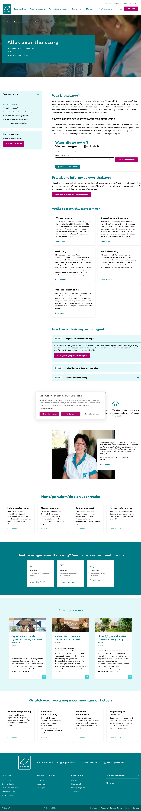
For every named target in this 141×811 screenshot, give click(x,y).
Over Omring (133, 3)
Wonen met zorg (37, 9)
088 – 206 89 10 (37, 582)
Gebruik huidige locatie (69, 167)
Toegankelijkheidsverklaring (111, 808)
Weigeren (70, 414)
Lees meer (61, 241)
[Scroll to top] (38, 94)
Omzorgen (41, 780)
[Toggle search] (121, 9)
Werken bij (107, 3)
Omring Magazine (78, 788)
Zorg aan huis (20, 9)
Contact (131, 9)
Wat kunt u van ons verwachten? (16, 123)
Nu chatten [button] (95, 580)
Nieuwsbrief (76, 784)
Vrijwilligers (116, 3)
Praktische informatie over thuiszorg (17, 112)
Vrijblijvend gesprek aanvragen (72, 356)
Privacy (136, 808)
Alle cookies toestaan (49, 414)
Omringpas (77, 9)
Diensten (90, 9)
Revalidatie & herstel (58, 9)
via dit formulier (91, 348)
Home (9, 22)
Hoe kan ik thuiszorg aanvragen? (15, 119)
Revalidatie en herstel (10, 788)
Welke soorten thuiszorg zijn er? (15, 116)
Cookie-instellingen (92, 414)
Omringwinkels (105, 9)
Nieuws (124, 3)
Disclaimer (94, 808)
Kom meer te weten (46, 408)
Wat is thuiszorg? (10, 104)
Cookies (127, 808)
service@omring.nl (68, 582)
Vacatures (41, 784)
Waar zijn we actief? (11, 108)
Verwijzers (75, 791)
